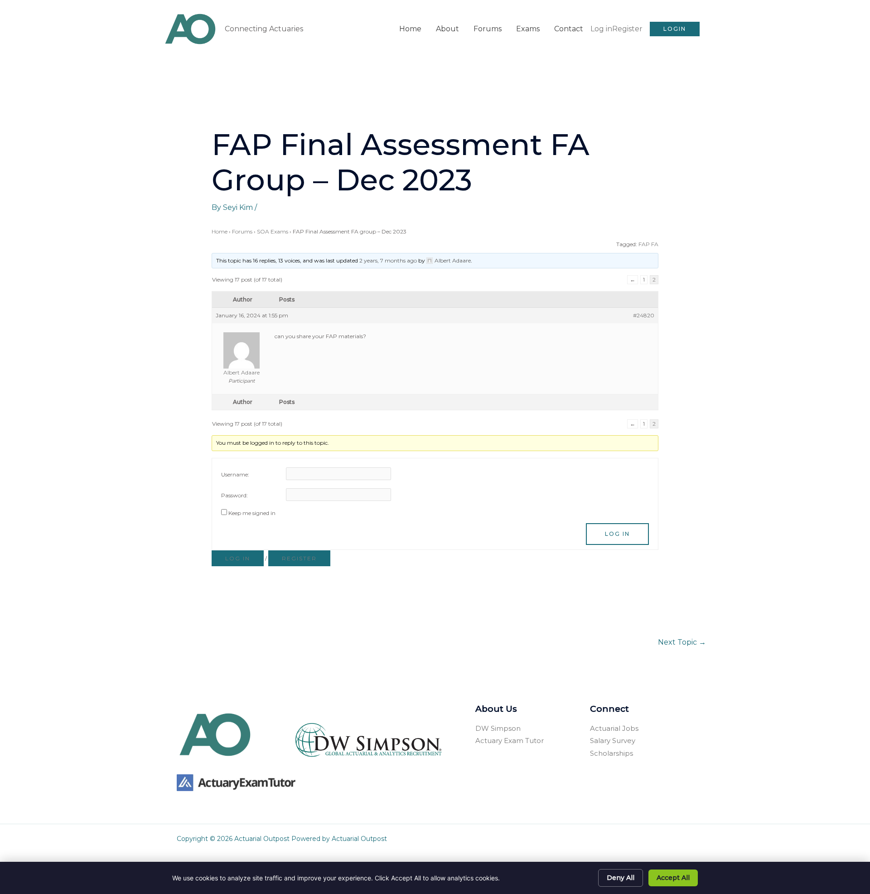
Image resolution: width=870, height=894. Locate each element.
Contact (568, 28)
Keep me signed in (252, 513)
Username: (235, 474)
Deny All (620, 878)
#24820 (643, 315)
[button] (675, 29)
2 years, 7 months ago (388, 260)
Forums (488, 28)
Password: (234, 495)
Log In (617, 533)
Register (627, 28)
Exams (528, 28)
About (447, 28)
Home (410, 28)
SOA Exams (272, 231)
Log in (601, 28)
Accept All (673, 878)
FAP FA (648, 244)
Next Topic (682, 642)
